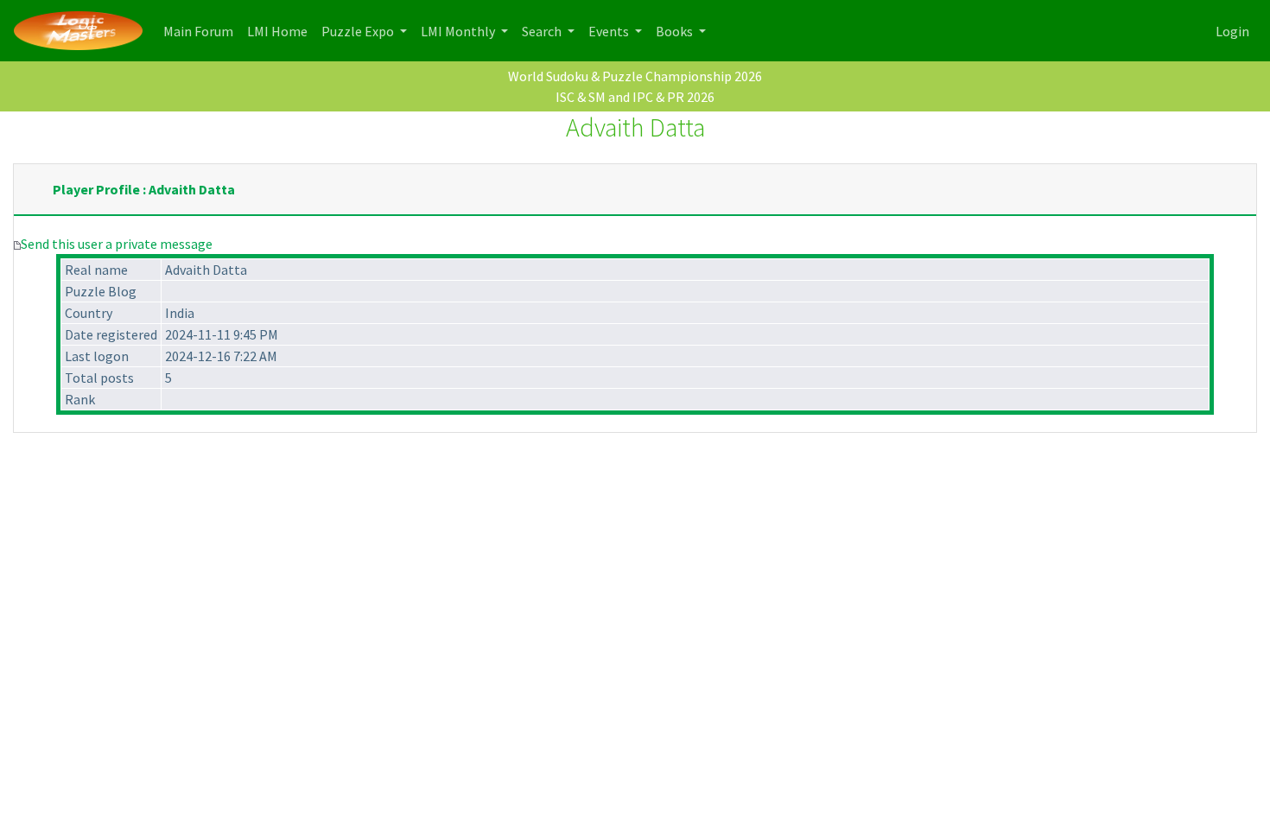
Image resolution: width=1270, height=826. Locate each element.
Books (675, 31)
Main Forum (201, 31)
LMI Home (280, 31)
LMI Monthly (459, 31)
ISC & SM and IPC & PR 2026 (635, 96)
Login (1232, 31)
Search (543, 31)
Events (610, 31)
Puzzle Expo (359, 31)
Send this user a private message (117, 243)
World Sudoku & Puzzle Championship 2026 (635, 76)
